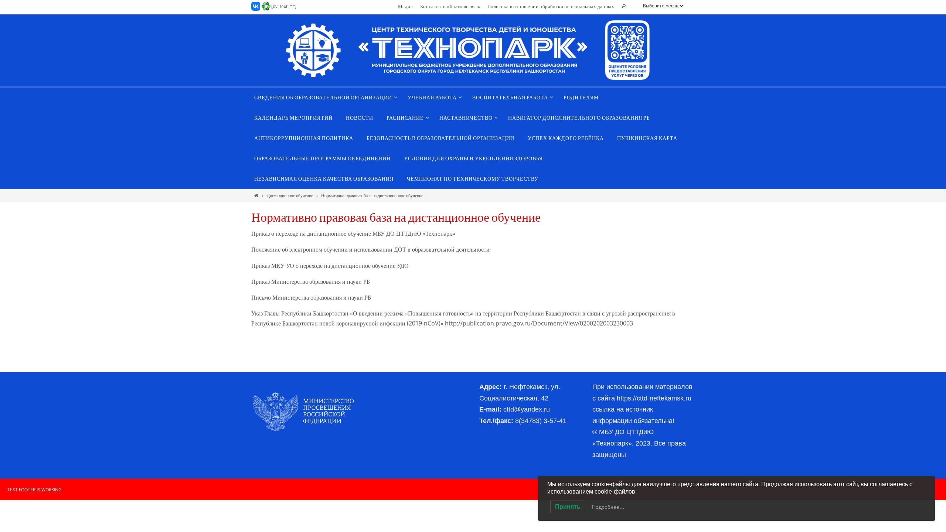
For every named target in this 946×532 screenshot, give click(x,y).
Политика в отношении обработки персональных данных (550, 6)
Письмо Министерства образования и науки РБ (311, 297)
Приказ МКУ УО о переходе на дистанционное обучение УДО (330, 266)
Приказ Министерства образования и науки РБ (310, 281)
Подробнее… (608, 507)
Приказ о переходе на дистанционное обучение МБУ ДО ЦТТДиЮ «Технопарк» (353, 233)
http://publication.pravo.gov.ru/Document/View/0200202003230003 (539, 323)
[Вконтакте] (255, 6)
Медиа (405, 6)
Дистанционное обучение (290, 195)
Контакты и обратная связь (450, 6)
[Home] (256, 195)
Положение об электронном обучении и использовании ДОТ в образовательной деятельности (370, 249)
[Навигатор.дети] (266, 6)
